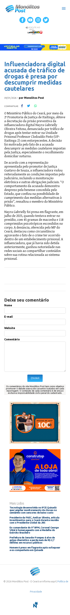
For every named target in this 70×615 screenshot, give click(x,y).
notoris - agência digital (35, 605)
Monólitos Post (23, 8)
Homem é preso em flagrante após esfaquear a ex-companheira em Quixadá (35, 548)
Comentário (12, 339)
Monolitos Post (34, 97)
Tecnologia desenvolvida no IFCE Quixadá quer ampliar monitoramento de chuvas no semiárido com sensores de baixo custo (33, 510)
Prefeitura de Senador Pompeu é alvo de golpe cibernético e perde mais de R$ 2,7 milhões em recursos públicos (32, 540)
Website (9, 328)
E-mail (8, 316)
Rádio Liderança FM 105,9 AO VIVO (35, 32)
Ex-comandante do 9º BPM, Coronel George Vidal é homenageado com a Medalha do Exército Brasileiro (34, 530)
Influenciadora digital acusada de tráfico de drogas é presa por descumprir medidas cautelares (34, 76)
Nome (8, 305)
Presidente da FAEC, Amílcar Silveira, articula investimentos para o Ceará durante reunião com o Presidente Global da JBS (34, 520)
